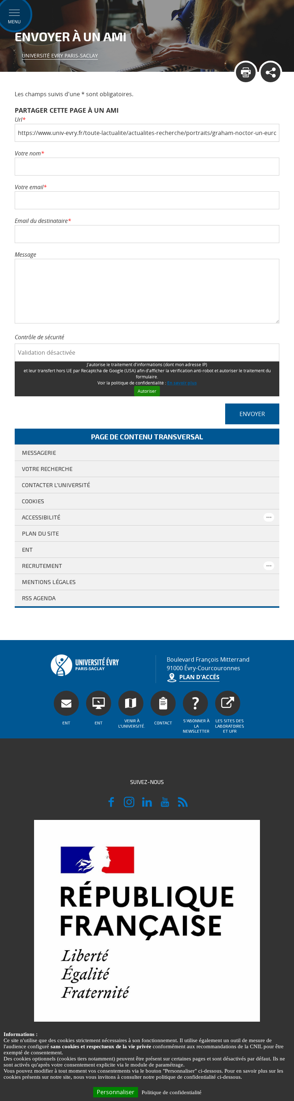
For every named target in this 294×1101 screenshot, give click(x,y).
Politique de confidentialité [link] (171, 1092)
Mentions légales (49, 581)
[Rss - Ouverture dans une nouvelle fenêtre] (182, 805)
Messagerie (39, 452)
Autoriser (147, 391)
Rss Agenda (39, 597)
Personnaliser (115, 1092)
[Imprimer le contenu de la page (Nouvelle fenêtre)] (245, 72)
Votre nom (29, 153)
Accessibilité (41, 517)
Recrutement (42, 565)
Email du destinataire (43, 221)
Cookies (33, 501)
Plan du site (40, 533)
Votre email (31, 187)
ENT (27, 549)
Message (25, 254)
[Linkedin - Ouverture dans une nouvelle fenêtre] (147, 805)
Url (20, 119)
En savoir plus (182, 383)
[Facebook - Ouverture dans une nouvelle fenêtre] (111, 805)
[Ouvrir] (269, 517)
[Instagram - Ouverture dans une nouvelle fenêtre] (129, 805)
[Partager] (270, 72)
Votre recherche (47, 468)
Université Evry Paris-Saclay (60, 55)
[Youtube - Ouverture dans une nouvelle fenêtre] (165, 805)
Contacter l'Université (56, 484)
